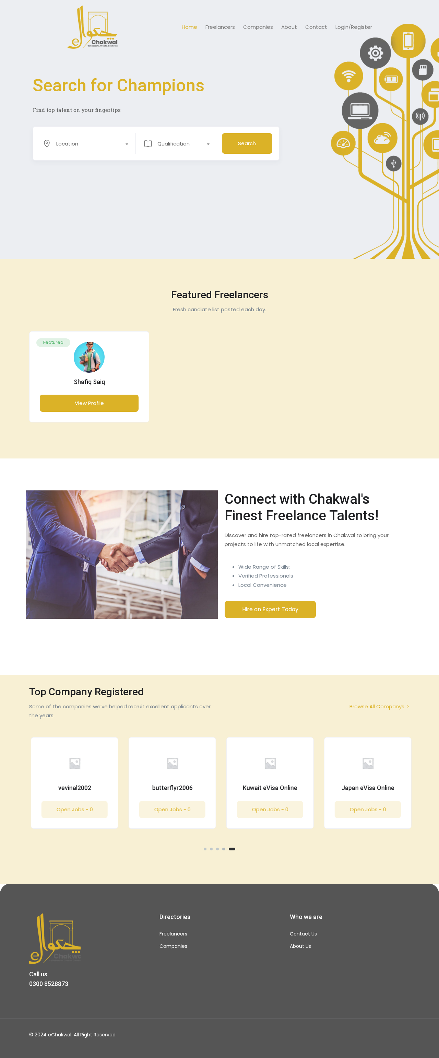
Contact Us (303, 933)
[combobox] (88, 143)
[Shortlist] (137, 343)
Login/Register (353, 27)
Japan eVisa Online (366, 787)
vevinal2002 (73, 787)
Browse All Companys (376, 706)
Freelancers (220, 27)
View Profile (89, 403)
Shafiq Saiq (89, 381)
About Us (300, 946)
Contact (316, 27)
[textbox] (84, 143)
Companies (258, 27)
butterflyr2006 (171, 787)
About (289, 27)
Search (247, 143)
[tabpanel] (89, 381)
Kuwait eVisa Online (268, 787)
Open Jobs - (73, 809)
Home (189, 27)
